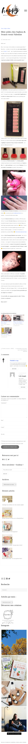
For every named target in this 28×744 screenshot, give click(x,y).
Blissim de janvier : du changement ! (10, 531)
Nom (2, 420)
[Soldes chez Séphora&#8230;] (6, 330)
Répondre (14, 368)
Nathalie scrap (14, 360)
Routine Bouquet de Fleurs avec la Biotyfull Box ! (13, 518)
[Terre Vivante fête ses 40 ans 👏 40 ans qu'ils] (14, 668)
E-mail (2, 427)
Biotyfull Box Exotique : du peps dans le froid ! (12, 545)
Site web (2, 434)
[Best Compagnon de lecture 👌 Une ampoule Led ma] (14, 719)
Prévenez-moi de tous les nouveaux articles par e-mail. (12, 443)
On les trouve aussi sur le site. (21, 231)
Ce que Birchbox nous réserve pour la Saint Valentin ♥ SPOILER (21, 350)
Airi (20, 742)
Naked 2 (5, 51)
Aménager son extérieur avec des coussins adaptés (13, 504)
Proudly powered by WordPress (8, 742)
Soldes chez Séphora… (5, 334)
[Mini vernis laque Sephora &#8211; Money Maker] (6, 318)
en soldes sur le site (17, 213)
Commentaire (4, 402)
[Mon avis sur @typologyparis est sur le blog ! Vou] (14, 693)
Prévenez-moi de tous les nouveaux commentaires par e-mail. (14, 441)
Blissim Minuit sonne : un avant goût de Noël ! (12, 558)
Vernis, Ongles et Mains (5, 28)
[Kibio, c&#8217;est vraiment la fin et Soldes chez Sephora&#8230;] (18, 318)
